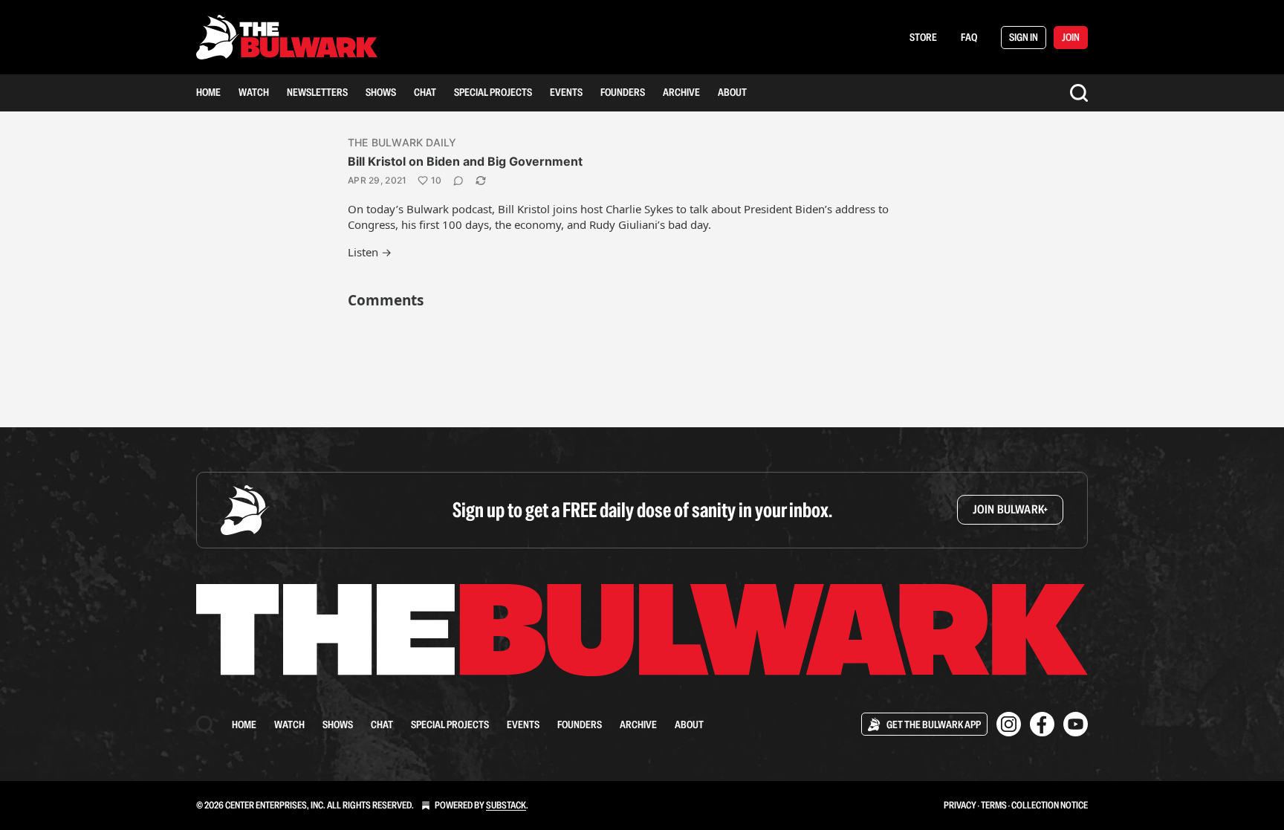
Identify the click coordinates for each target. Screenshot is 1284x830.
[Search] (1079, 93)
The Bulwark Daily (402, 142)
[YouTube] (1075, 724)
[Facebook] (1042, 724)
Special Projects (493, 92)
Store (923, 37)
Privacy (960, 805)
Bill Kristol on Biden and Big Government (465, 161)
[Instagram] (1008, 724)
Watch (254, 92)
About (732, 92)
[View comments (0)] (458, 180)
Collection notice (1049, 805)
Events (566, 92)
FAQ (969, 37)
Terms (994, 805)
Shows (381, 92)
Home (208, 92)
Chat (425, 92)
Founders (622, 92)
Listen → (370, 251)
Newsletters (317, 92)
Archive (681, 92)
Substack (506, 805)
